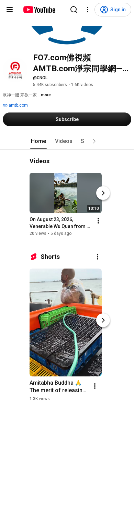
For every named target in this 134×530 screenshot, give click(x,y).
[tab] (38, 141)
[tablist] (67, 141)
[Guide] (9, 9)
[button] (94, 141)
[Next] (103, 193)
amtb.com (18, 105)
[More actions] (98, 221)
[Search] (74, 9)
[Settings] (87, 9)
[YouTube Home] (39, 9)
